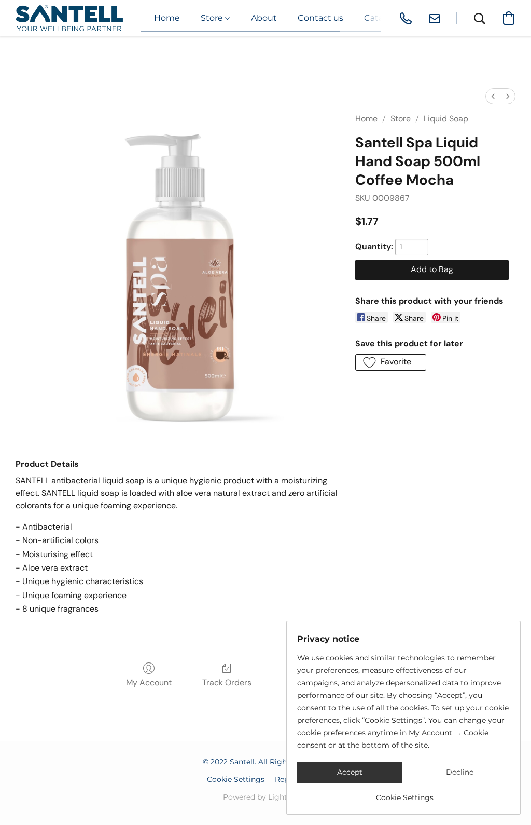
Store (400, 118)
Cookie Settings (235, 779)
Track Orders (226, 682)
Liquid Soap (446, 118)
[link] (404, 793)
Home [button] (167, 18)
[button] (69, 18)
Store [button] (213, 18)
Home (366, 118)
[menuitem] (493, 96)
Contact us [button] (320, 18)
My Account (149, 682)
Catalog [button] (380, 18)
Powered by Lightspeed (266, 797)
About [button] (264, 18)
